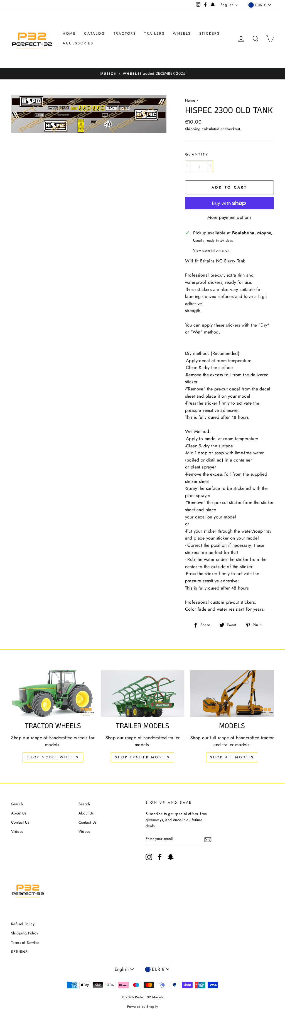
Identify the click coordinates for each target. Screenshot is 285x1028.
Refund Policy (23, 924)
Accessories (78, 43)
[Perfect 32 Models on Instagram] (149, 857)
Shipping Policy (24, 933)
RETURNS (19, 951)
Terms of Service (25, 942)
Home (69, 33)
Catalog (94, 33)
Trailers (154, 33)
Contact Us (20, 822)
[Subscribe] (208, 839)
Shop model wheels (53, 757)
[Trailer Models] (142, 693)
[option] (142, 74)
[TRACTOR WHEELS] (53, 693)
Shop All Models (232, 757)
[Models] (232, 693)
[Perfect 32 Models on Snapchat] (170, 857)
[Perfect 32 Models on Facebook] (159, 857)
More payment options (229, 217)
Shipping (193, 129)
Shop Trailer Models (142, 757)
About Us (18, 813)
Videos (17, 831)
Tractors (125, 33)
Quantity (197, 154)
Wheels (182, 33)
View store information (211, 250)
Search (17, 804)
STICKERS (209, 33)
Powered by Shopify (142, 1006)
